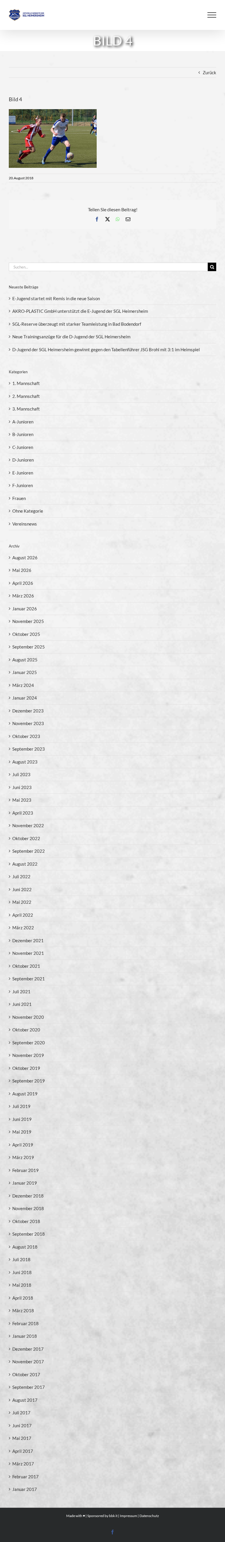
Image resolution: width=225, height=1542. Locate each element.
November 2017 (28, 1361)
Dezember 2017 (28, 1349)
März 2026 (23, 595)
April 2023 (22, 812)
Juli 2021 (21, 991)
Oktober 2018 (26, 1221)
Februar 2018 (25, 1323)
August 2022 (25, 864)
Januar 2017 (24, 1489)
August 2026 (25, 557)
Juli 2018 (21, 1259)
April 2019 (22, 1144)
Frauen (19, 498)
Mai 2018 (21, 1285)
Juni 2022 (22, 889)
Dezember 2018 (28, 1195)
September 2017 (28, 1387)
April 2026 (22, 583)
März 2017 (23, 1463)
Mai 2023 (21, 800)
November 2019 (28, 1055)
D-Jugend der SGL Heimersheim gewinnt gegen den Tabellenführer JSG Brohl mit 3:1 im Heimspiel (106, 349)
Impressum (128, 1516)
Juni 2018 (22, 1272)
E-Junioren (22, 472)
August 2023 (25, 761)
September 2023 (28, 748)
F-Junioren (22, 485)
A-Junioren (22, 421)
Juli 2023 (21, 774)
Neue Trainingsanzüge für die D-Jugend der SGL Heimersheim (71, 336)
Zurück (209, 72)
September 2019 (28, 1080)
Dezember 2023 (28, 710)
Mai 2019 (21, 1131)
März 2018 (23, 1310)
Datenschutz (149, 1516)
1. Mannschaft (26, 383)
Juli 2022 (21, 876)
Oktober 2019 (26, 1068)
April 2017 (22, 1451)
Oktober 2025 (26, 634)
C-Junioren (22, 447)
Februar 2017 (25, 1476)
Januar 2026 (24, 608)
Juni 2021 (22, 1004)
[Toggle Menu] (211, 15)
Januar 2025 (24, 672)
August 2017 (25, 1400)
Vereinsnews (24, 523)
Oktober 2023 (26, 736)
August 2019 (25, 1093)
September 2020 (28, 1042)
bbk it (113, 1516)
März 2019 (23, 1157)
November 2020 (28, 1017)
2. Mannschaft (26, 396)
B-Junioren (22, 434)
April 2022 (22, 915)
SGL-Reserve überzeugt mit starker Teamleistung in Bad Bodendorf (76, 324)
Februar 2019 (25, 1170)
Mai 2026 (21, 570)
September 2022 (28, 851)
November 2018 (28, 1208)
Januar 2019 (24, 1182)
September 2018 (28, 1234)
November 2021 (28, 953)
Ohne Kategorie (27, 511)
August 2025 (25, 659)
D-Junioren (23, 459)
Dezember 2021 (28, 940)
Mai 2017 (21, 1438)
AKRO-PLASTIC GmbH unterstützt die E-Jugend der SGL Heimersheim (80, 311)
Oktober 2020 (26, 1029)
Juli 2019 (21, 1106)
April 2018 (22, 1298)
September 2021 (28, 978)
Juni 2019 (22, 1119)
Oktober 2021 (26, 966)
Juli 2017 (21, 1412)
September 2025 (28, 646)
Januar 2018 (24, 1336)
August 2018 (25, 1246)
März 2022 (23, 927)
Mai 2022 (21, 902)
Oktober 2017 (26, 1374)
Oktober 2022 (26, 838)
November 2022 (28, 825)
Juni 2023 (22, 787)
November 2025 (28, 621)
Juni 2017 (22, 1425)
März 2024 (23, 685)
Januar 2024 (24, 697)
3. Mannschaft (26, 408)
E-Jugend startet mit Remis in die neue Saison (56, 298)
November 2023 (28, 723)
